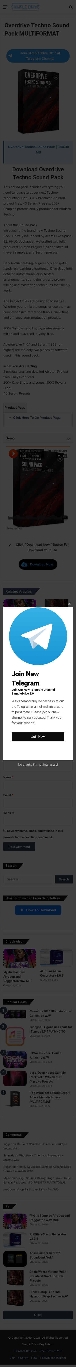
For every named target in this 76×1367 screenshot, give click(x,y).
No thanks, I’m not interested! (38, 764)
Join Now (38, 737)
